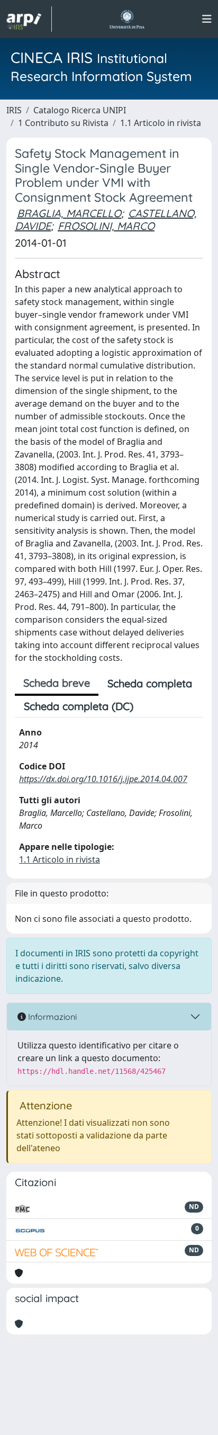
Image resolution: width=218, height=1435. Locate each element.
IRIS (14, 110)
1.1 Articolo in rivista (160, 123)
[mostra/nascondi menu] (207, 19)
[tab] (151, 706)
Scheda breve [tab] (56, 682)
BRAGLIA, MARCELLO (69, 213)
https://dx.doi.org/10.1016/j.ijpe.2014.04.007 (103, 779)
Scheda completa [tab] (149, 683)
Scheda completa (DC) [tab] (78, 706)
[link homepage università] (126, 19)
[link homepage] (29, 19)
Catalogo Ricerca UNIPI (79, 110)
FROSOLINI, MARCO (106, 225)
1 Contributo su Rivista (63, 123)
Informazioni (51, 1016)
